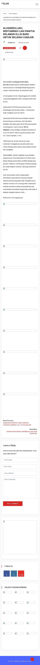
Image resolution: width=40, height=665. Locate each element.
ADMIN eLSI (11, 42)
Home (4, 13)
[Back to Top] (32, 659)
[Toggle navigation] (36, 4)
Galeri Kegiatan (13, 13)
